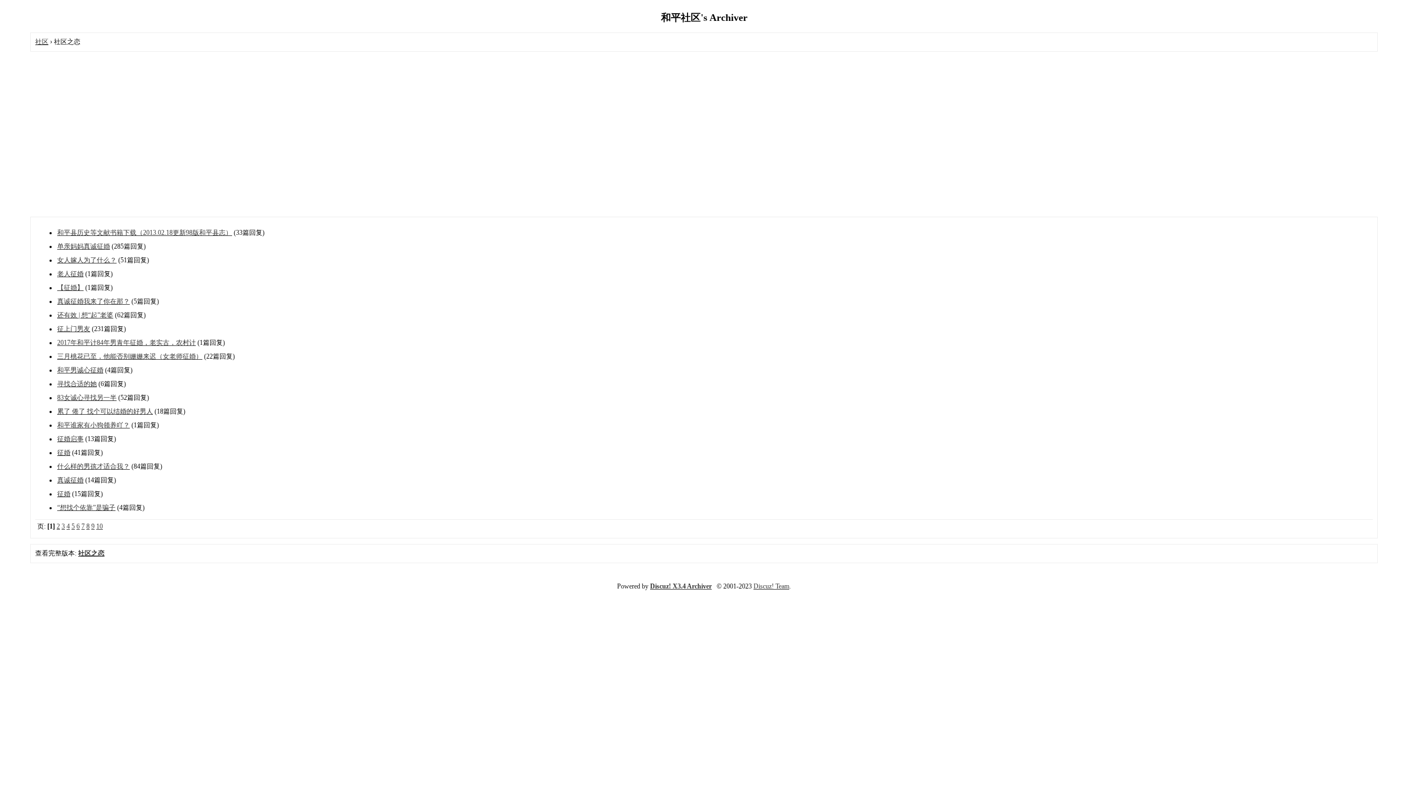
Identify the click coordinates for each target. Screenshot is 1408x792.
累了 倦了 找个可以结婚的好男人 (105, 411)
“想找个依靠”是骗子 (86, 508)
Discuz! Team (771, 586)
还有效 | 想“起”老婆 (85, 315)
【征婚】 (70, 288)
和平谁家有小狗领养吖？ (93, 425)
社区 (41, 42)
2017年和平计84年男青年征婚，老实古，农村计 (126, 342)
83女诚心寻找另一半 (87, 398)
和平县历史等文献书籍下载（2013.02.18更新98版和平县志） (144, 233)
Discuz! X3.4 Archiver (681, 586)
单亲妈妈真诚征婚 (83, 246)
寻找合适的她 (77, 384)
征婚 (63, 453)
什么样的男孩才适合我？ (93, 466)
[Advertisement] (704, 134)
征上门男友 (73, 329)
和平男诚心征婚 (80, 370)
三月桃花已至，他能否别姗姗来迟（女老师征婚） (129, 356)
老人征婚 (70, 274)
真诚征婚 (70, 480)
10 (99, 526)
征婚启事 (70, 439)
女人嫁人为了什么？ (87, 260)
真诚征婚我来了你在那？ (93, 301)
